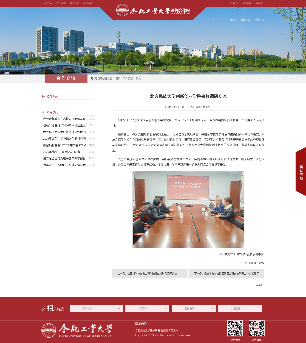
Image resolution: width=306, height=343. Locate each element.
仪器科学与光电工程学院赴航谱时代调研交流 (152, 273)
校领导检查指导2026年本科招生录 (64, 125)
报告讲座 (247, 3)
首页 (117, 78)
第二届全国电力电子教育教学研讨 (64, 158)
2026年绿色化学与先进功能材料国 (64, 138)
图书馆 (259, 3)
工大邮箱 (61, 3)
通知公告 (234, 3)
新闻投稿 (87, 3)
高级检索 (245, 19)
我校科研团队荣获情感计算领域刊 (64, 132)
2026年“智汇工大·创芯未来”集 (62, 151)
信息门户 (48, 3)
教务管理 (74, 3)
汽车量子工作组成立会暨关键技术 (64, 165)
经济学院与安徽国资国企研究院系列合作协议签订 (231, 273)
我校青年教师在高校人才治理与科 (64, 118)
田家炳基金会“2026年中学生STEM (64, 145)
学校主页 (260, 19)
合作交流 (128, 78)
